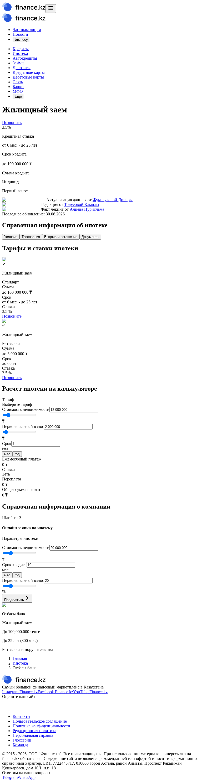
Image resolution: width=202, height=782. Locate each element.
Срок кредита (14, 564)
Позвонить (12, 122)
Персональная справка (33, 735)
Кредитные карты (29, 72)
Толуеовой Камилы (81, 204)
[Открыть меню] (51, 8)
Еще (18, 97)
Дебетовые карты (28, 77)
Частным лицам (27, 29)
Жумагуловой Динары (113, 200)
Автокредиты (25, 58)
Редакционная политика (34, 730)
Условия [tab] (10, 237)
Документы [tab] (90, 237)
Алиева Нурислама (87, 209)
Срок (6, 443)
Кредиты (21, 48)
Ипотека (20, 53)
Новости (20, 34)
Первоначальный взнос (23, 426)
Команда (20, 745)
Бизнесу (21, 40)
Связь (18, 82)
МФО (18, 91)
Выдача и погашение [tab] (60, 237)
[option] (7, 454)
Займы (18, 63)
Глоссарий (22, 740)
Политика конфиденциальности (41, 726)
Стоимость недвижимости (25, 409)
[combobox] (101, 402)
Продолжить (14, 600)
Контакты (21, 716)
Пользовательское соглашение (40, 721)
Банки (18, 86)
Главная (20, 658)
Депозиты (22, 67)
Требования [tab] (31, 237)
